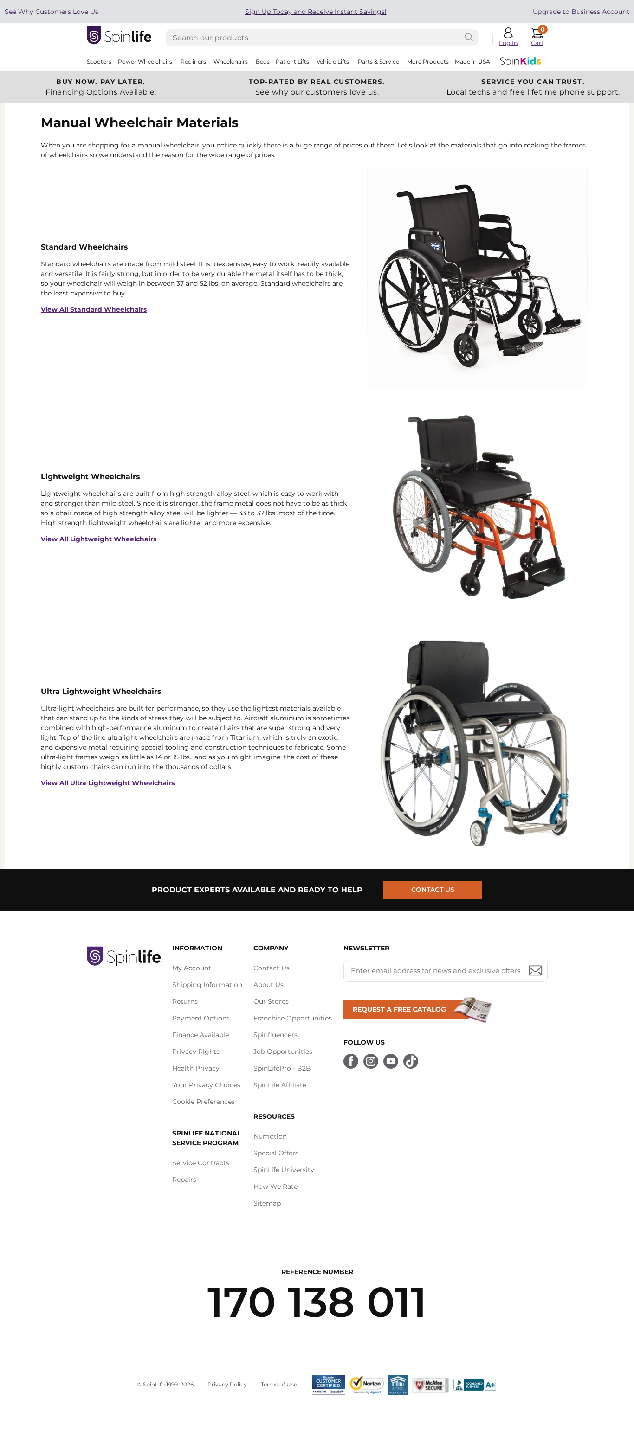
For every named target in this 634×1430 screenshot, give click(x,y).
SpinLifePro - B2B (282, 1068)
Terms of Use (279, 1384)
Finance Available (200, 1035)
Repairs (184, 1179)
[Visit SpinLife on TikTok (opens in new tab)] (410, 1061)
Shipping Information (207, 985)
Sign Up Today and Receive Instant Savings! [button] (316, 11)
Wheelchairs (230, 61)
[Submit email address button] (535, 971)
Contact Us (432, 889)
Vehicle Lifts (333, 61)
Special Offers (275, 1153)
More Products (428, 61)
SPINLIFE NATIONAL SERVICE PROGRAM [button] (206, 1138)
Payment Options (201, 1018)
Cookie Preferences (203, 1101)
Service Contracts (200, 1163)
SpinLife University (283, 1170)
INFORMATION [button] (197, 948)
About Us (268, 985)
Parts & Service (378, 61)
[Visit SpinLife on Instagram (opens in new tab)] (370, 1061)
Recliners (193, 61)
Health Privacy (196, 1068)
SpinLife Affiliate (279, 1085)
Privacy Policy (227, 1384)
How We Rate (275, 1186)
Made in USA (472, 61)
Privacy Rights (196, 1051)
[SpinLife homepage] (119, 37)
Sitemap (267, 1203)
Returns (185, 1001)
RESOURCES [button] (274, 1116)
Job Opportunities (282, 1051)
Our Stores (271, 1001)
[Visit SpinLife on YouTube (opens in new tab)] (390, 1061)
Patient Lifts (292, 61)
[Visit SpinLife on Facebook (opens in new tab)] (350, 1061)
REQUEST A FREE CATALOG (399, 1009)
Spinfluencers (275, 1035)
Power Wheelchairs (145, 61)
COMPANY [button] (270, 948)
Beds (263, 61)
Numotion (270, 1136)
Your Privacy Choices (206, 1085)
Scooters (99, 61)
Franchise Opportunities (292, 1018)
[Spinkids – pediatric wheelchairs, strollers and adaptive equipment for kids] (520, 62)
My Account (191, 968)
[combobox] (322, 37)
